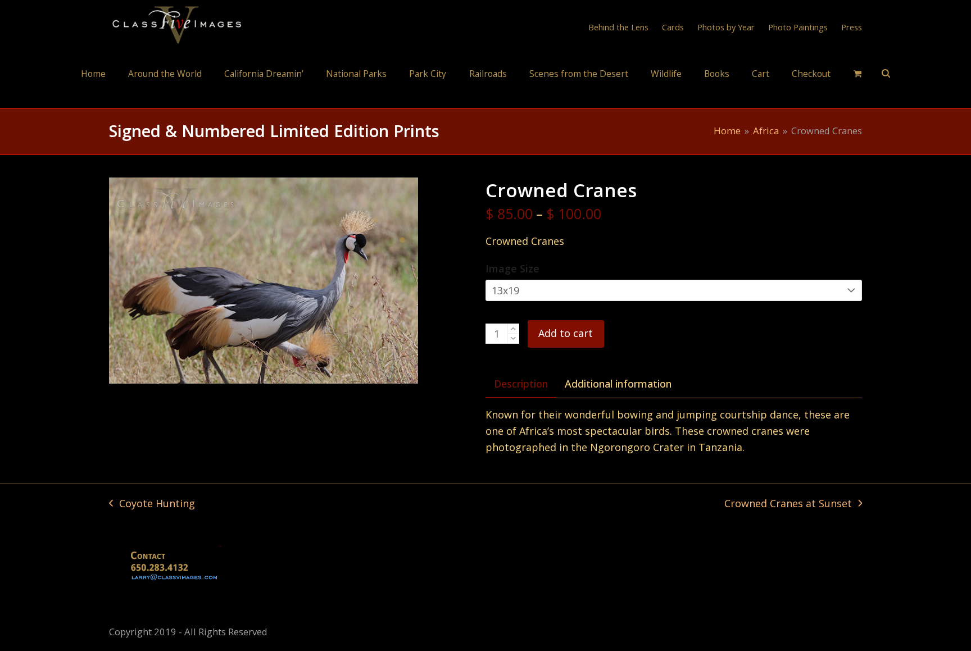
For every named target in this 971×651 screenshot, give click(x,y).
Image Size (512, 268)
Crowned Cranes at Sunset (788, 504)
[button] (857, 73)
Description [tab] (521, 383)
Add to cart (565, 333)
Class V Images (486, 97)
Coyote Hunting (152, 504)
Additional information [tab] (618, 383)
